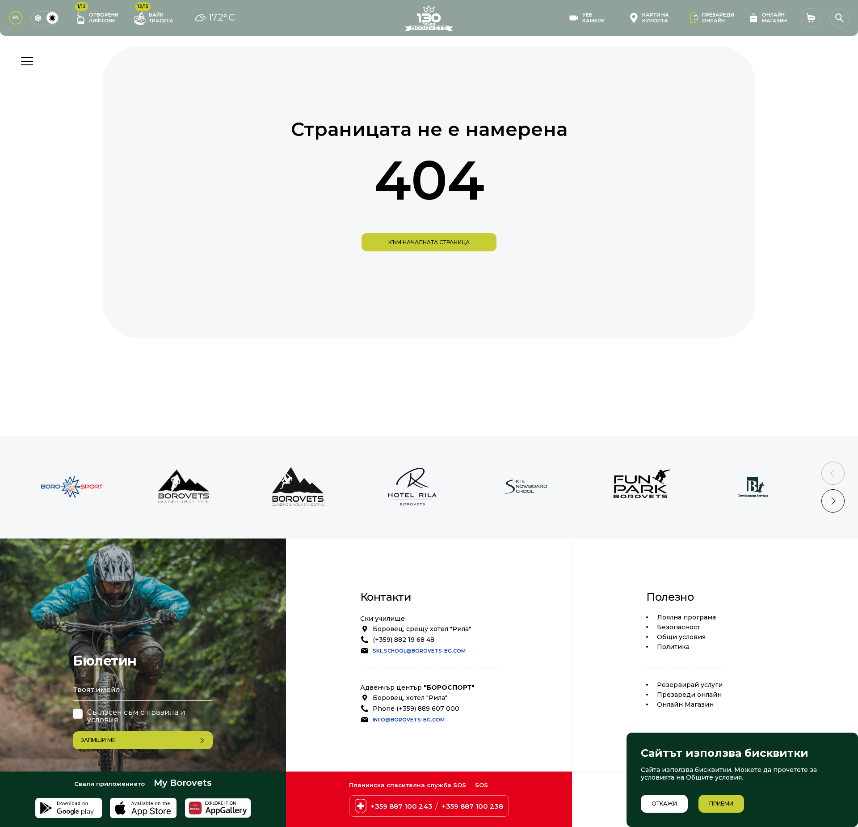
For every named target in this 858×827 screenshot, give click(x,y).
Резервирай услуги (690, 685)
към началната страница (429, 242)
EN (16, 18)
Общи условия (681, 637)
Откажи (664, 803)
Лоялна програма (686, 617)
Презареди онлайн (689, 695)
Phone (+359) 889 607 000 (416, 708)
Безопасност (678, 627)
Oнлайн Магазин (685, 704)
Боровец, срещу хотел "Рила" (422, 629)
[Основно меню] (26, 61)
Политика (673, 647)
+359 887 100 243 (401, 806)
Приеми (721, 803)
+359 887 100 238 (472, 806)
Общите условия (714, 777)
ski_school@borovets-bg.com (419, 651)
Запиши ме (98, 740)
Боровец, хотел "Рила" (410, 698)
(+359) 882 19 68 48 (403, 640)
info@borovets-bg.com (409, 720)
